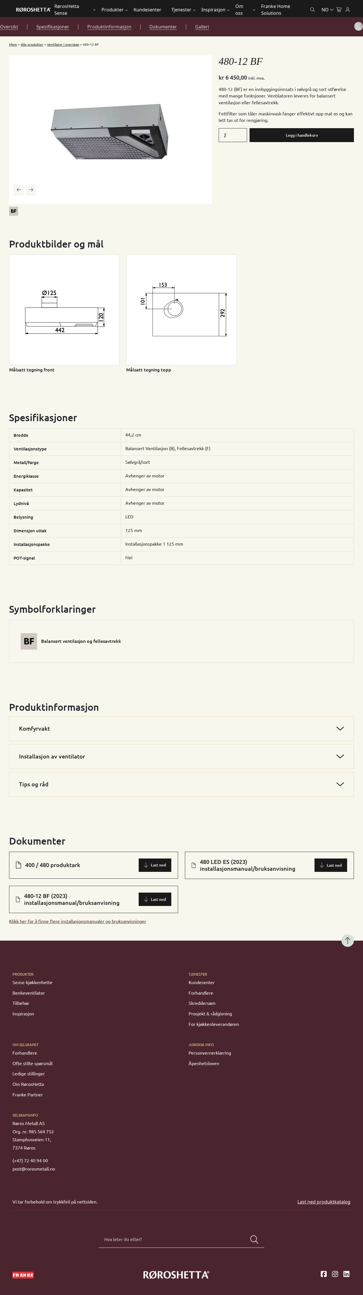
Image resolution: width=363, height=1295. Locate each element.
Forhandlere (201, 992)
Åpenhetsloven (204, 1063)
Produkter (113, 10)
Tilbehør (20, 1003)
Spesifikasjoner (52, 27)
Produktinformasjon (109, 27)
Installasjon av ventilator (52, 756)
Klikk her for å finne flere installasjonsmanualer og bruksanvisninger (77, 921)
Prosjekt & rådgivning (210, 1013)
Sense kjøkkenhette (32, 982)
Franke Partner (27, 1094)
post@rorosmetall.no (33, 1168)
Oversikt (9, 27)
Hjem (13, 44)
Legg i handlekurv (302, 135)
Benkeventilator (28, 992)
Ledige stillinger (28, 1073)
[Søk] (254, 1239)
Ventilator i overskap (63, 44)
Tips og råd (33, 784)
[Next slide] (31, 189)
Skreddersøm (202, 1003)
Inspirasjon (213, 10)
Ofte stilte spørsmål (32, 1063)
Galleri (202, 27)
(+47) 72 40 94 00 (30, 1160)
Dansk (303, 23)
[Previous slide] (19, 189)
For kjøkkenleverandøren (214, 1024)
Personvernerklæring (210, 1052)
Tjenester (181, 10)
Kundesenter (147, 10)
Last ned (158, 865)
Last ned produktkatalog (324, 1202)
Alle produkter (32, 44)
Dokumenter (163, 27)
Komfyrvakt (34, 728)
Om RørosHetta (28, 1084)
